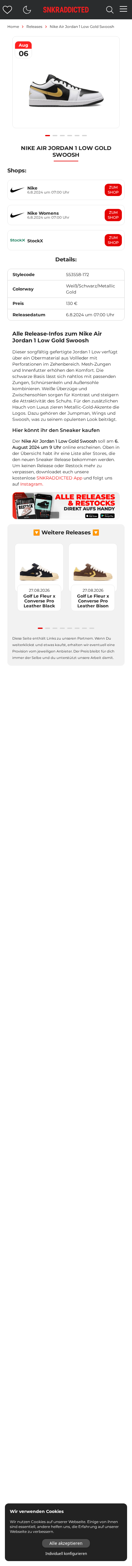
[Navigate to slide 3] (62, 135)
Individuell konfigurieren (66, 1553)
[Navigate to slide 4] (69, 135)
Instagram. (31, 484)
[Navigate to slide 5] (77, 135)
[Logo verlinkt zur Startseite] (66, 9)
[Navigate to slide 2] (55, 135)
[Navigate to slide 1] (47, 135)
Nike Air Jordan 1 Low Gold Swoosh (82, 26)
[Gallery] (66, 85)
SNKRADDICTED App (58, 478)
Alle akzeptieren (66, 1543)
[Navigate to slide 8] (91, 628)
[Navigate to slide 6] (84, 135)
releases (34, 26)
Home (13, 26)
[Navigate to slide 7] (84, 628)
